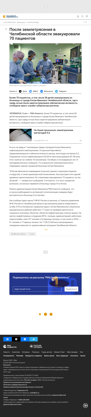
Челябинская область (18, 234)
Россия (32, 234)
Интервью (26, 352)
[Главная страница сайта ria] (3, 16)
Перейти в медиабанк (39, 85)
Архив (82, 356)
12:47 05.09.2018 (9, 22)
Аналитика (16, 352)
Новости (6, 352)
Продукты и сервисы (33, 356)
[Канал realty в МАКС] (7, 339)
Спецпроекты (8, 356)
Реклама (19, 356)
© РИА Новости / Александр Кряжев (20, 85)
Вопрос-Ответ (59, 352)
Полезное (35, 352)
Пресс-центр (49, 356)
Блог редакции (62, 356)
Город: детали (47, 352)
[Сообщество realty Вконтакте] (25, 339)
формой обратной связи (12, 404)
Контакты (74, 356)
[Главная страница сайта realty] (14, 16)
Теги (81, 352)
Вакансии (7, 365)
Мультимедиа (72, 352)
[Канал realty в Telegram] (33, 339)
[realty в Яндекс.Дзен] (16, 339)
